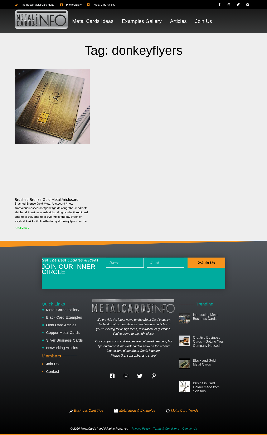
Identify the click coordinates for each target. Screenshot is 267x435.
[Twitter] (238, 4)
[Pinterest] (247, 4)
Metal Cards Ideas (92, 21)
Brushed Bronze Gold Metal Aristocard (46, 199)
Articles (178, 21)
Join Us (203, 21)
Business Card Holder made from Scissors (206, 387)
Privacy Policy (141, 428)
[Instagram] (229, 4)
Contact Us (189, 428)
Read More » (22, 228)
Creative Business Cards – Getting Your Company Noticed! (208, 341)
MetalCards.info (91, 428)
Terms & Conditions (166, 428)
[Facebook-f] (219, 4)
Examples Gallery (142, 21)
